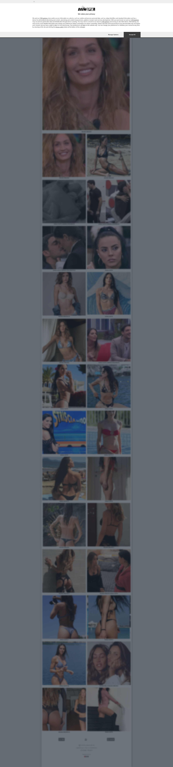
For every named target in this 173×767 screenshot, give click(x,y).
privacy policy (60, 27)
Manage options (113, 34)
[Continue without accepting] (34, 1)
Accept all (132, 34)
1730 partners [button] (44, 18)
